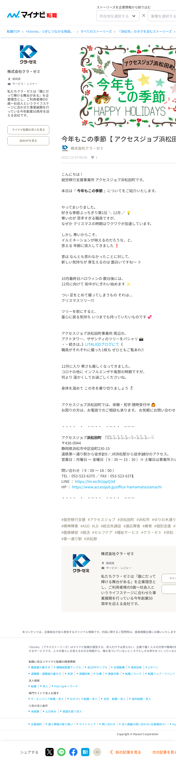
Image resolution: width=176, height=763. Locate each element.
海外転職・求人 (141, 699)
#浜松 (168, 532)
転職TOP (13, 31)
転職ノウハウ (133, 673)
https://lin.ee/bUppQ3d (95, 481)
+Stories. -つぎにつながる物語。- (50, 31)
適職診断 (84, 673)
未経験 (35, 711)
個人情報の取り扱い (60, 724)
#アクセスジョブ (101, 519)
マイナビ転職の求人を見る (28, 129)
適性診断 (136, 667)
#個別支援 (162, 526)
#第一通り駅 (71, 538)
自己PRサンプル (97, 667)
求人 (45, 686)
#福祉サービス (127, 532)
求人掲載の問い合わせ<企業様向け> (144, 724)
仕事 (99, 673)
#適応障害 (132, 526)
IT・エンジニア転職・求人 (47, 699)
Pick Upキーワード (66, 686)
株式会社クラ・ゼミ (23, 71)
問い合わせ (109, 724)
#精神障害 (69, 526)
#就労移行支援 (73, 519)
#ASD (85, 526)
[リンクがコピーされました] (97, 752)
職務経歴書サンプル (68, 667)
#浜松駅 (90, 538)
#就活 (85, 532)
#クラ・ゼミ (151, 532)
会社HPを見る (28, 140)
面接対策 (113, 673)
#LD (95, 526)
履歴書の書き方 (40, 667)
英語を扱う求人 (72, 711)
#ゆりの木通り (164, 519)
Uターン (153, 667)
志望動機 (119, 667)
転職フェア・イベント (161, 673)
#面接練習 (69, 532)
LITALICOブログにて (102, 344)
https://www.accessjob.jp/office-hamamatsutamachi (117, 486)
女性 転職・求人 (115, 699)
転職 (33, 686)
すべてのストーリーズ (96, 31)
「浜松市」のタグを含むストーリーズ (145, 31)
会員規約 (36, 724)
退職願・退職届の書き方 (46, 673)
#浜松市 (143, 519)
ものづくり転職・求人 (83, 699)
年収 (70, 673)
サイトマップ (87, 724)
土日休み (50, 711)
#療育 (147, 526)
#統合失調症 (111, 526)
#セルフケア (102, 532)
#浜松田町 (126, 519)
